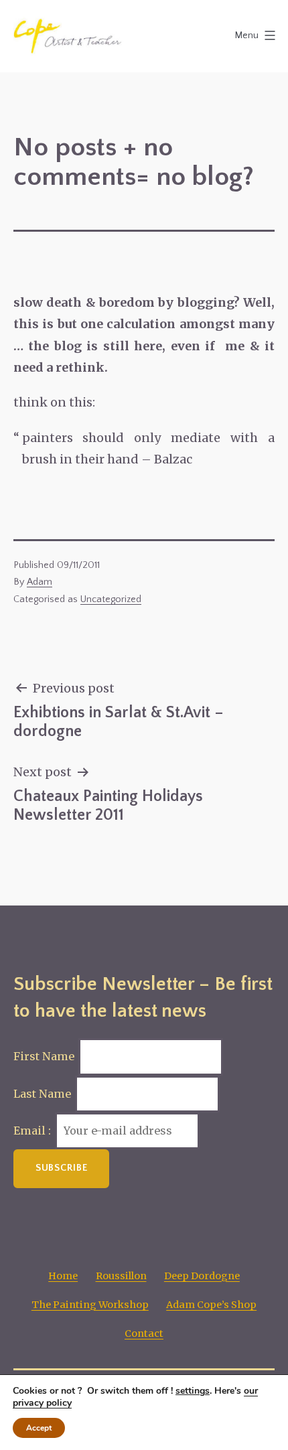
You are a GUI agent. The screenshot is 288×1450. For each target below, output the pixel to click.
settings (192, 1391)
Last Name (42, 1093)
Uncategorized (110, 599)
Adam (39, 582)
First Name (43, 1056)
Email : (33, 1130)
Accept (39, 1428)
